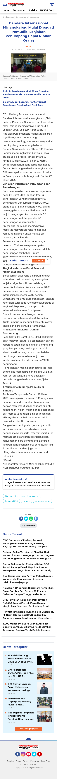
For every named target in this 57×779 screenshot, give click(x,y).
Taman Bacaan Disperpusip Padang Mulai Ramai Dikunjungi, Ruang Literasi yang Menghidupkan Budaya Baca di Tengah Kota (19, 701)
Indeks (33, 10)
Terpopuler (19, 10)
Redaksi (10, 761)
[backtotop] (28, 740)
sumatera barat (42, 501)
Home (6, 10)
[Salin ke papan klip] (36, 519)
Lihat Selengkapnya (28, 728)
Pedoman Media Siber (40, 761)
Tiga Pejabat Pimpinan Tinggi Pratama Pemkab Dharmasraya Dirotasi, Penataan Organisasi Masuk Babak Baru (21, 716)
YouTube (41, 757)
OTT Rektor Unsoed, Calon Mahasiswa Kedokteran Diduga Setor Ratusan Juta (19, 687)
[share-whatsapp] (31, 519)
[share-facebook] (21, 519)
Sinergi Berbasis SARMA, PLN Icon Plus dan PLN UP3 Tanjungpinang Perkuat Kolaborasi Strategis (21, 673)
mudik (26, 501)
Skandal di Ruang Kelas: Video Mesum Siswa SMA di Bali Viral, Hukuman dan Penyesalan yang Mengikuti (21, 658)
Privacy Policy (22, 761)
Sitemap (33, 764)
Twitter (35, 757)
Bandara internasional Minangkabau (21, 496)
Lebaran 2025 (11, 501)
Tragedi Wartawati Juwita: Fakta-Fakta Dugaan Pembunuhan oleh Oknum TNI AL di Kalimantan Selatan (28, 484)
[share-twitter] (26, 519)
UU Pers (24, 764)
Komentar (30, 526)
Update (39, 260)
